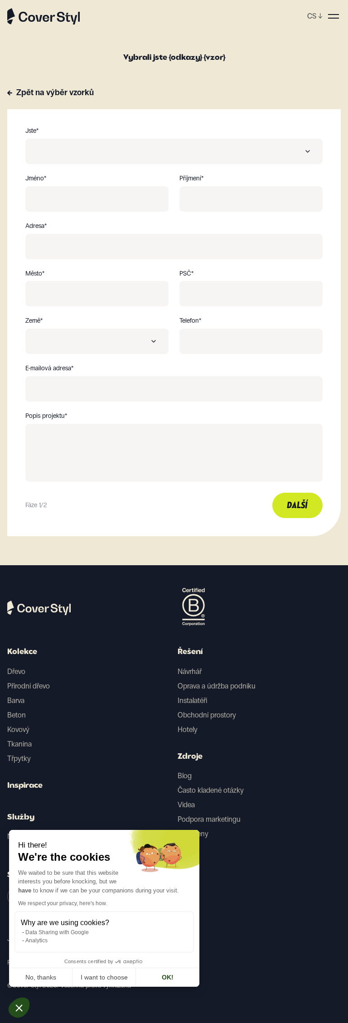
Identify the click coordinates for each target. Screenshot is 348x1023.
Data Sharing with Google (57, 932)
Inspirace (25, 786)
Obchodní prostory (207, 715)
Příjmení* (191, 178)
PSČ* (186, 273)
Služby (20, 817)
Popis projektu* (46, 416)
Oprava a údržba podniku (217, 686)
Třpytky (19, 758)
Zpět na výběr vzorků (55, 92)
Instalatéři (192, 700)
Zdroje (190, 757)
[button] (19, 1007)
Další (297, 505)
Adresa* (36, 226)
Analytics (36, 940)
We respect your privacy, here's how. (62, 903)
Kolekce (22, 652)
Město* (34, 273)
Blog (185, 775)
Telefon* (190, 321)
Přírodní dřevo (28, 686)
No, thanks (40, 977)
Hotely (188, 729)
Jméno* (35, 178)
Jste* (32, 131)
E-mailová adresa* (49, 368)
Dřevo (16, 671)
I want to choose (104, 977)
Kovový (18, 729)
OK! (168, 977)
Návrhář (190, 671)
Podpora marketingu (209, 819)
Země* (34, 321)
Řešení (190, 652)
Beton (16, 715)
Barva (15, 700)
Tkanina (19, 744)
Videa (186, 804)
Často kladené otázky (211, 790)
